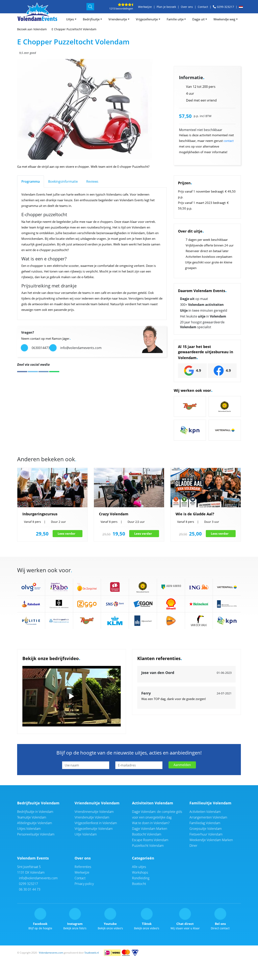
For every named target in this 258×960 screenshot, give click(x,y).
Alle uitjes (139, 867)
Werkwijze (145, 7)
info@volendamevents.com (38, 878)
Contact (203, 7)
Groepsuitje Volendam (205, 828)
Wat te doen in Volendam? (151, 823)
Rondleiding (140, 878)
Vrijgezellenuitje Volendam (94, 828)
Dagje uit (198, 19)
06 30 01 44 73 (29, 889)
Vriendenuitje (117, 19)
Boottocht (139, 883)
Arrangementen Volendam (208, 817)
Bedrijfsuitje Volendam (38, 803)
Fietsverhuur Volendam (206, 834)
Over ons (187, 7)
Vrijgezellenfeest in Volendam (96, 823)
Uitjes (70, 19)
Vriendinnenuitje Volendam (94, 811)
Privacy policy (84, 883)
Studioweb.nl (91, 952)
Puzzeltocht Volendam (148, 845)
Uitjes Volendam (29, 828)
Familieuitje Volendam (210, 803)
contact (229, 141)
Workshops (140, 872)
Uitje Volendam (86, 834)
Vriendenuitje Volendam (97, 803)
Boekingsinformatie (63, 181)
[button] (241, 7)
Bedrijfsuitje (91, 19)
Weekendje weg (224, 19)
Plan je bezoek (166, 7)
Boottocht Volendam (146, 834)
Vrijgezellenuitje (147, 19)
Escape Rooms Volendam (150, 840)
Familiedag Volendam (204, 823)
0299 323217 (28, 883)
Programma (30, 181)
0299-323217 (225, 7)
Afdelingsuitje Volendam (34, 823)
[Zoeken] (90, 6)
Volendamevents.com (51, 952)
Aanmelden (182, 765)
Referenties (83, 867)
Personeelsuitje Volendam (35, 834)
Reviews (92, 181)
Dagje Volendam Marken (149, 828)
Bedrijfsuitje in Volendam (35, 811)
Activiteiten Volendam (152, 803)
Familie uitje (175, 19)
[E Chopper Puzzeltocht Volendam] (101, 109)
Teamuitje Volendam (31, 817)
